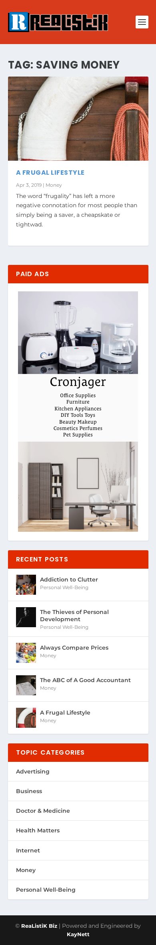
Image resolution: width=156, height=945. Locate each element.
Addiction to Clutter (69, 579)
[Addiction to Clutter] (26, 585)
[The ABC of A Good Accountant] (26, 685)
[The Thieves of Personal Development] (26, 617)
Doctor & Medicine (43, 810)
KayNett (78, 934)
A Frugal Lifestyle (50, 172)
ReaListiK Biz (39, 926)
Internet (28, 850)
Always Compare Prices (74, 647)
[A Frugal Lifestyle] (78, 119)
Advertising (33, 771)
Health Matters (38, 830)
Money (54, 185)
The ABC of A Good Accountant (85, 680)
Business (29, 791)
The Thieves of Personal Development (74, 615)
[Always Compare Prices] (26, 653)
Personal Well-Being (64, 587)
